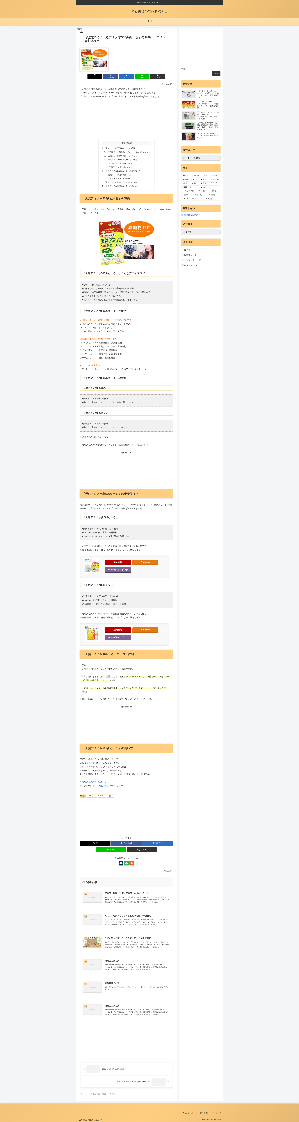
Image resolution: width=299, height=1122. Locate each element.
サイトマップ (216, 1113)
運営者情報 (204, 1113)
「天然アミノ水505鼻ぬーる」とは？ (121, 156)
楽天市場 (118, 562)
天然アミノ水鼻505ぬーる (94, 782)
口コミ (111, 796)
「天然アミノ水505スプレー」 (121, 167)
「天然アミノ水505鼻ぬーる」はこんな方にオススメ (128, 152)
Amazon (145, 562)
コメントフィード (192, 260)
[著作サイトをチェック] (121, 863)
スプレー (103, 796)
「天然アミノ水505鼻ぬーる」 (121, 163)
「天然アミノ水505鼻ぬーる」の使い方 (120, 186)
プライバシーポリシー (189, 1113)
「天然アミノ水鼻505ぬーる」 (119, 175)
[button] (157, 76)
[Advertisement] (126, 118)
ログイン (188, 250)
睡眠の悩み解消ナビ (193, 215)
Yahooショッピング (118, 569)
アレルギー (92, 796)
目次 (123, 143)
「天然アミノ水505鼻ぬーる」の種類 (121, 159)
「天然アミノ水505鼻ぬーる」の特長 (119, 148)
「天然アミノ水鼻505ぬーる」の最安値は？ (122, 171)
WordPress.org (191, 265)
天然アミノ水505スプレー (111, 785)
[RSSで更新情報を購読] (131, 863)
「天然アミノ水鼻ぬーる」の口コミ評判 (120, 182)
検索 (183, 68)
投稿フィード (190, 255)
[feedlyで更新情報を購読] (126, 863)
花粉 (83, 796)
